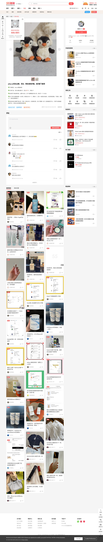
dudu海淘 (14, 152)
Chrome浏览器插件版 (66, 525)
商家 (18, 8)
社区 (7, 12)
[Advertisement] (81, 239)
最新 (13, 12)
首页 (7, 16)
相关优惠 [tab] (16, 188)
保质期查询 (77, 103)
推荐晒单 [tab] (8, 188)
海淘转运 (42, 12)
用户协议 (19, 525)
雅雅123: (17, 156)
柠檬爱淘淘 (14, 173)
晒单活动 (49, 12)
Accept (78, 538)
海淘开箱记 (27, 107)
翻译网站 (70, 103)
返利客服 (30, 525)
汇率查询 (84, 98)
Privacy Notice (25, 539)
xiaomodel (14, 134)
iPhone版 (63, 523)
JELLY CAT (12, 107)
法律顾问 (30, 527)
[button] (19, 4)
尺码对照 (70, 98)
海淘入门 (54, 521)
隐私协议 (19, 523)
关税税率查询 (92, 98)
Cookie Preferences (90, 538)
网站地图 (19, 527)
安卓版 (63, 521)
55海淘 (10, 4)
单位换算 (77, 98)
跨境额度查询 (92, 103)
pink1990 (14, 164)
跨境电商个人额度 (42, 523)
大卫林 (13, 143)
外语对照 (84, 103)
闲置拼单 (34, 12)
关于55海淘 (19, 521)
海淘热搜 (54, 523)
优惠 (12, 8)
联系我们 (30, 523)
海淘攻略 (19, 12)
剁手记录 (27, 12)
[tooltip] (15, 28)
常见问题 (30, 521)
